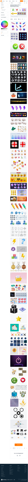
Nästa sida (18, 444)
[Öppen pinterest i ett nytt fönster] (11, 479)
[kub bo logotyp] (12, 217)
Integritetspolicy (25, 479)
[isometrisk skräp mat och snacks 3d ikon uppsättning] (18, 165)
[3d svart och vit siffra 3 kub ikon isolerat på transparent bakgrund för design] (13, 309)
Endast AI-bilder (4, 9)
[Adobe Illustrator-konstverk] (23, 351)
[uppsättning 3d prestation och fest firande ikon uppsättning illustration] (18, 154)
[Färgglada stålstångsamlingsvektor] (22, 66)
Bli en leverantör (18, 470)
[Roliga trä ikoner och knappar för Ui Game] (13, 66)
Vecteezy (2, 468)
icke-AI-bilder (3, 10)
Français (25, 471)
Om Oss (18, 469)
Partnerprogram (11, 469)
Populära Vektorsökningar (11, 470)
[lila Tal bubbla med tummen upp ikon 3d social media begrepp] (13, 249)
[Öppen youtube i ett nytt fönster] (14, 479)
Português (26, 469)
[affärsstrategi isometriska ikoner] (13, 300)
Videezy (2, 469)
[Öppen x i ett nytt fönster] (13, 479)
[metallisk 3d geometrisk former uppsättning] (18, 76)
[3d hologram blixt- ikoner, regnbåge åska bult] (18, 108)
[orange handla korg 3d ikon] (13, 95)
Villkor (22, 479)
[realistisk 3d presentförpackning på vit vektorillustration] (14, 371)
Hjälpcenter (18, 467)
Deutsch (25, 470)
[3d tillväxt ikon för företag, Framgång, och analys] (18, 87)
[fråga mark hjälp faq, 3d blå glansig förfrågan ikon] (23, 242)
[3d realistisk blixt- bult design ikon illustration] (14, 242)
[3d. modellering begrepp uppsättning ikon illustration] (23, 327)
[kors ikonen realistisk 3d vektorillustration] (18, 334)
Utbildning (2, 471)
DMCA (10, 468)
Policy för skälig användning (23, 480)
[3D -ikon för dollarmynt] (14, 351)
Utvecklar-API (2, 472)
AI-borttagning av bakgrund (3, 475)
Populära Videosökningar (11, 473)
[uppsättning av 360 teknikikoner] (14, 36)
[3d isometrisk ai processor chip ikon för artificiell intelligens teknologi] (22, 309)
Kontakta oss (18, 468)
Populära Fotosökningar (11, 472)
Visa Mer (22, 13)
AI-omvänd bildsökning (2, 473)
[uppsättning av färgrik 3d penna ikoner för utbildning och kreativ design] (18, 206)
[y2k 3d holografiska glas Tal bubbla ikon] (12, 294)
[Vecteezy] (1, 1)
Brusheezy (2, 467)
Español (25, 468)
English (25, 467)
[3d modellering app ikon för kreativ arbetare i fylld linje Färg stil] (14, 394)
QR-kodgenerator (3, 476)
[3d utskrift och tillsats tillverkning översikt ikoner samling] (21, 387)
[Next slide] (26, 19)
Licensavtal (10, 467)
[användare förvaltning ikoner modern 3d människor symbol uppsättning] (18, 223)
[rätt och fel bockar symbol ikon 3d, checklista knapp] (18, 46)
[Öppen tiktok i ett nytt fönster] (12, 479)
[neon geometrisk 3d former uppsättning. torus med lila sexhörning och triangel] (18, 26)
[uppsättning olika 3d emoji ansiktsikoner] (18, 177)
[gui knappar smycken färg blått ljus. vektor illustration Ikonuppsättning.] (14, 403)
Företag (2, 470)
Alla (2, 8)
